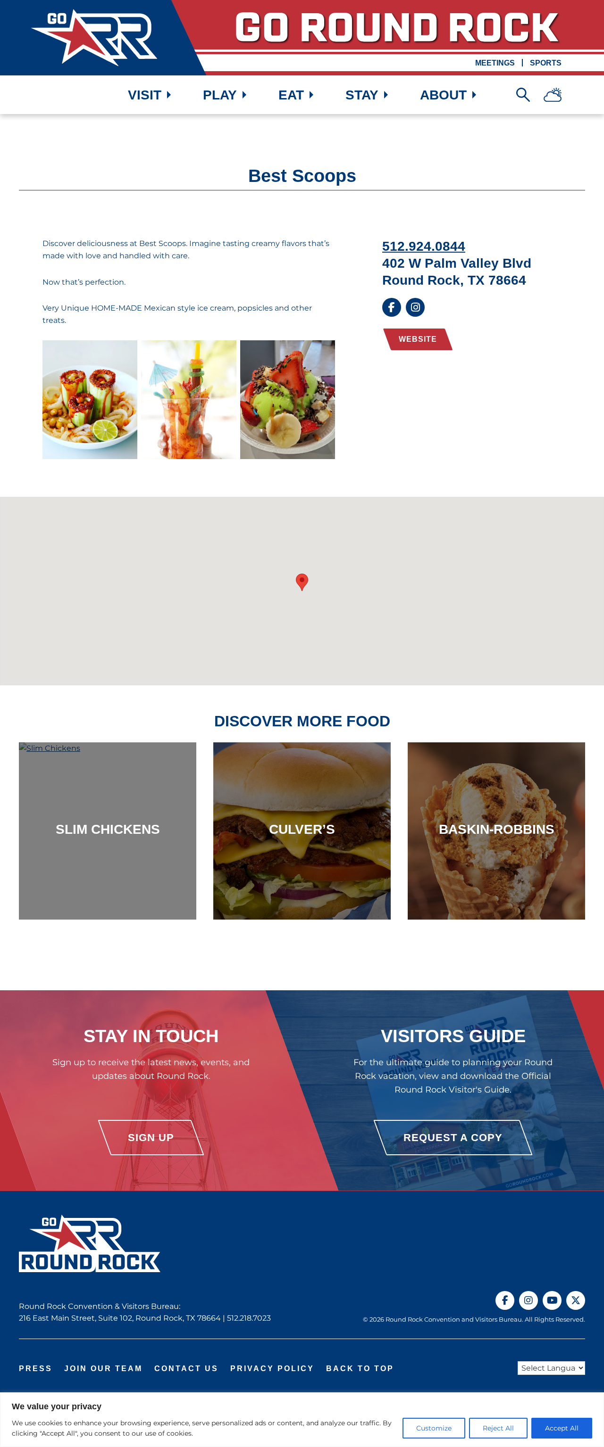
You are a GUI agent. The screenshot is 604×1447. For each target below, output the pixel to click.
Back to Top (360, 1368)
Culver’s (302, 829)
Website (418, 339)
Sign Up (151, 1138)
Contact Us (186, 1368)
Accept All (562, 1428)
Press (35, 1368)
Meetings (495, 62)
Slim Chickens (108, 829)
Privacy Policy (272, 1368)
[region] (302, 1419)
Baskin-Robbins (496, 829)
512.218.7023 (249, 1318)
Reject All (498, 1428)
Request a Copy (453, 1138)
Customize (434, 1428)
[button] (302, 582)
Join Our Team (103, 1368)
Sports (546, 62)
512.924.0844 (423, 246)
